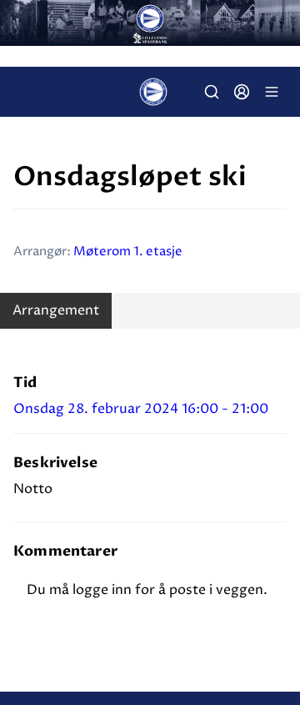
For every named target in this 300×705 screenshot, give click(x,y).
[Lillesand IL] (150, 23)
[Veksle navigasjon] (272, 92)
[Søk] (212, 92)
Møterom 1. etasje (127, 251)
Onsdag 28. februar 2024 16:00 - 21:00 (140, 409)
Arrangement (55, 310)
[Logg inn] (242, 92)
